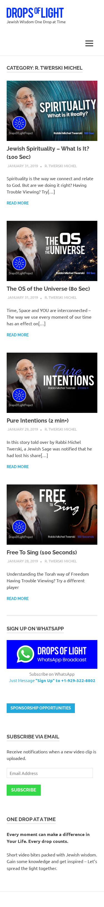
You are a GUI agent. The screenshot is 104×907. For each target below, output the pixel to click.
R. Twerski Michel (61, 165)
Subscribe (23, 790)
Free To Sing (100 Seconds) (42, 552)
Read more (18, 203)
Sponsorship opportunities (41, 708)
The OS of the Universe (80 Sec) (48, 288)
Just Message (52, 680)
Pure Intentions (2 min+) (38, 420)
